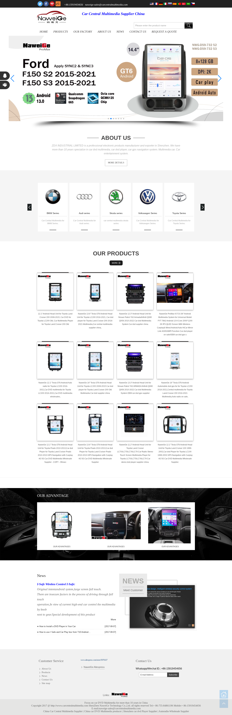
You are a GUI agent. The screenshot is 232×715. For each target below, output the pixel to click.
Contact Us (137, 31)
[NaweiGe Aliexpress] (58, 3)
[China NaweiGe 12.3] (135, 291)
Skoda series (116, 213)
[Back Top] (224, 703)
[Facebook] (46, 3)
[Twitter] (40, 3)
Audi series (84, 213)
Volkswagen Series (147, 213)
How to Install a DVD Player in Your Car (57, 626)
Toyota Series (179, 213)
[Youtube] (52, 3)
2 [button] (193, 625)
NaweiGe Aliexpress (94, 667)
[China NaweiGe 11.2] (135, 422)
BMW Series (53, 213)
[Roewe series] (53, 197)
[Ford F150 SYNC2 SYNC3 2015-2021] (116, 78)
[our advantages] (61, 543)
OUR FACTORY (82, 31)
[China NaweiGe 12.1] (55, 360)
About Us (104, 31)
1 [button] (189, 625)
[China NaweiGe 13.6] (95, 291)
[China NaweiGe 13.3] (135, 360)
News (120, 31)
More (115, 263)
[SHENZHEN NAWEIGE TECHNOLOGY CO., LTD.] (51, 17)
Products (60, 31)
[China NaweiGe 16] (95, 360)
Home (44, 31)
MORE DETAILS (116, 162)
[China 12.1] (55, 291)
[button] (108, 118)
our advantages (61, 546)
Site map (46, 683)
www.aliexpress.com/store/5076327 (94, 660)
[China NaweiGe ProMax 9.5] (175, 291)
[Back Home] (224, 694)
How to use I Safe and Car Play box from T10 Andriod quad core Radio (65, 632)
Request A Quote (164, 31)
